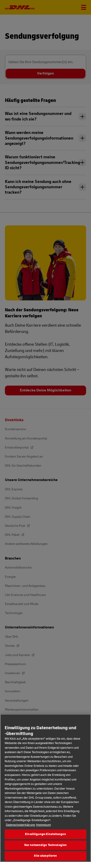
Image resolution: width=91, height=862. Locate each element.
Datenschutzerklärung (20, 825)
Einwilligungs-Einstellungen (45, 834)
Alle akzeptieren (45, 856)
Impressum (43, 825)
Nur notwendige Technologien (45, 845)
